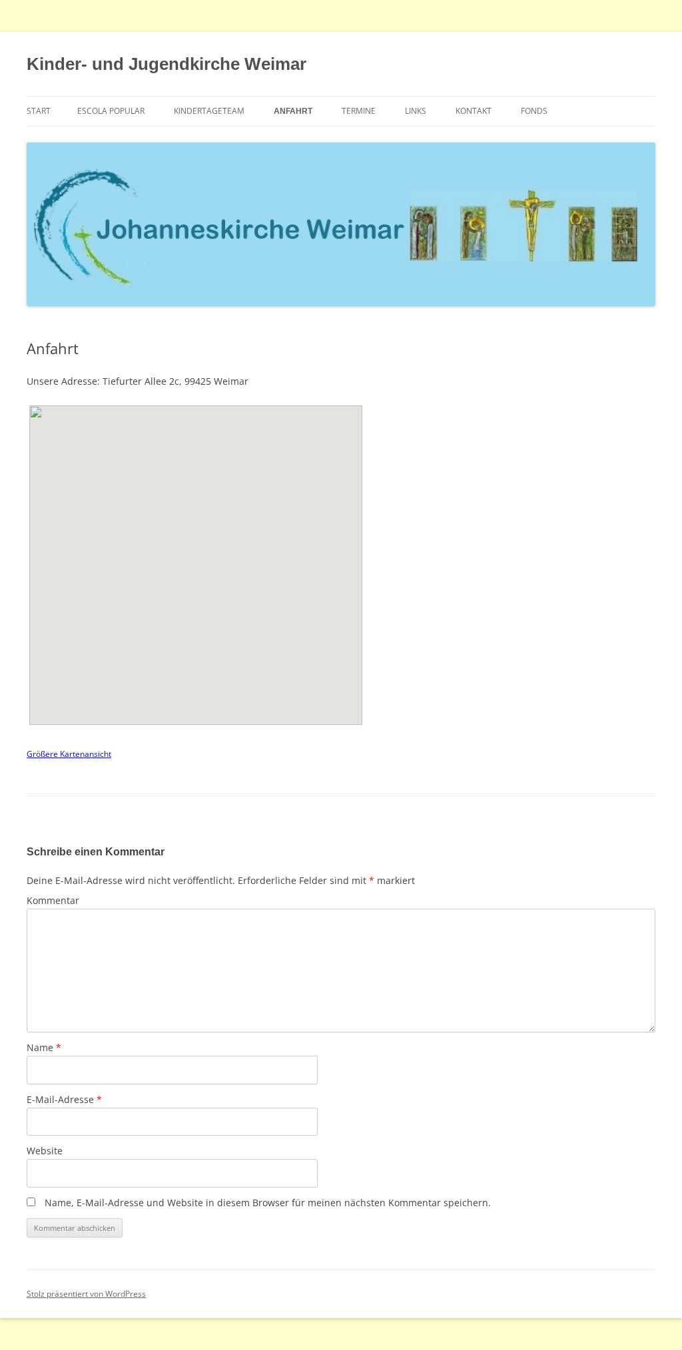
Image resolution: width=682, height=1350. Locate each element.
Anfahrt (293, 111)
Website (45, 1150)
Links (415, 110)
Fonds (534, 110)
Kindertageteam (209, 110)
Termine (359, 110)
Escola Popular (111, 110)
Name (44, 1047)
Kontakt (474, 110)
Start (39, 110)
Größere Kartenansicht (69, 754)
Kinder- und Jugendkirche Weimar (166, 64)
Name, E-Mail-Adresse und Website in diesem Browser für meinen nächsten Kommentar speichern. (268, 1202)
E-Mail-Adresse (64, 1099)
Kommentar (53, 900)
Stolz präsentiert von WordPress (86, 1293)
